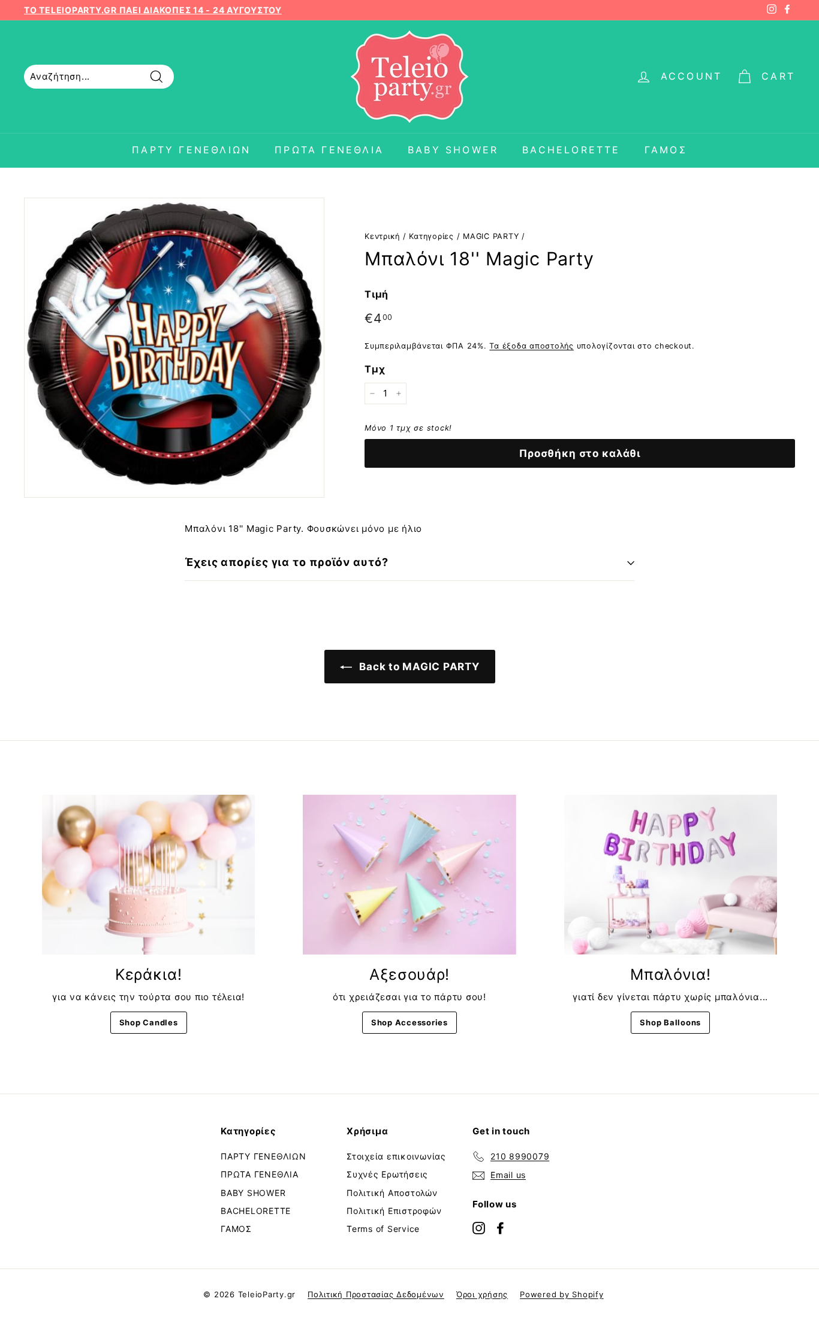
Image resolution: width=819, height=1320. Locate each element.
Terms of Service (383, 1229)
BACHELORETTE (571, 150)
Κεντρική (382, 236)
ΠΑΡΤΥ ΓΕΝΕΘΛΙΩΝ (191, 150)
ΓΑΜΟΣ (666, 150)
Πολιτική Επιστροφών (394, 1211)
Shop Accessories (409, 1022)
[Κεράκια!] (148, 874)
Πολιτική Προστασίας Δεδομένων (376, 1294)
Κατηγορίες (431, 236)
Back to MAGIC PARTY (418, 667)
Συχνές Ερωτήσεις (387, 1174)
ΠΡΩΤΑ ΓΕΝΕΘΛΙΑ (329, 150)
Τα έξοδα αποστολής (531, 345)
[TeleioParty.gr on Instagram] (478, 1227)
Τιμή (377, 294)
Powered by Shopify (562, 1294)
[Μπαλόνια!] (670, 874)
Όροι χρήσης (482, 1294)
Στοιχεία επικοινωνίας (396, 1156)
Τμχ (375, 369)
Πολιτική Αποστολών (392, 1193)
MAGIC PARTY (491, 236)
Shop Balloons (670, 1022)
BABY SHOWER (453, 150)
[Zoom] (174, 347)
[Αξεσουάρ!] (409, 874)
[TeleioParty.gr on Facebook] (500, 1227)
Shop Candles (148, 1022)
